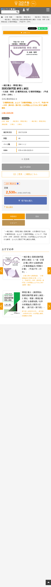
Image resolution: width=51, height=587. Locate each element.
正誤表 (26, 159)
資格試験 (4, 124)
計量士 (12, 124)
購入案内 (9, 207)
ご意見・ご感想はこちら (27, 174)
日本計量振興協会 (8, 99)
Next (49, 270)
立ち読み (27, 167)
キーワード (6, 9)
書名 (14, 9)
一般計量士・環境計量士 (23, 17)
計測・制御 (8, 17)
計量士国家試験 (7, 113)
